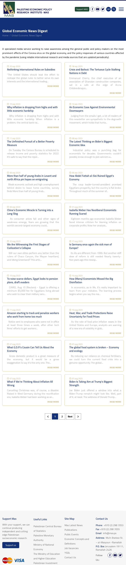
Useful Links (40, 519)
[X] (102, 9)
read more (53, 86)
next (70, 416)
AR (108, 9)
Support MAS (82, 9)
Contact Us (70, 557)
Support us (11, 545)
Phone (109, 525)
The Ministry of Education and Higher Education (46, 556)
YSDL (67, 552)
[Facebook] (92, 9)
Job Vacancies (72, 548)
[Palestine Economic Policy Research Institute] (28, 9)
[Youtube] (97, 9)
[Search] (113, 9)
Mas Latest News (74, 525)
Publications (71, 529)
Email (106, 533)
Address (109, 540)
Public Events (72, 534)
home (5, 35)
